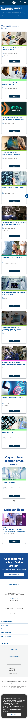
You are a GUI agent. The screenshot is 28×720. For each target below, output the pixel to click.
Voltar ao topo (14, 584)
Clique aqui (11, 668)
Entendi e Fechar (14, 714)
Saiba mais (14, 61)
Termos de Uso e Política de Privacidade (14, 681)
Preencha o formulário (14, 574)
